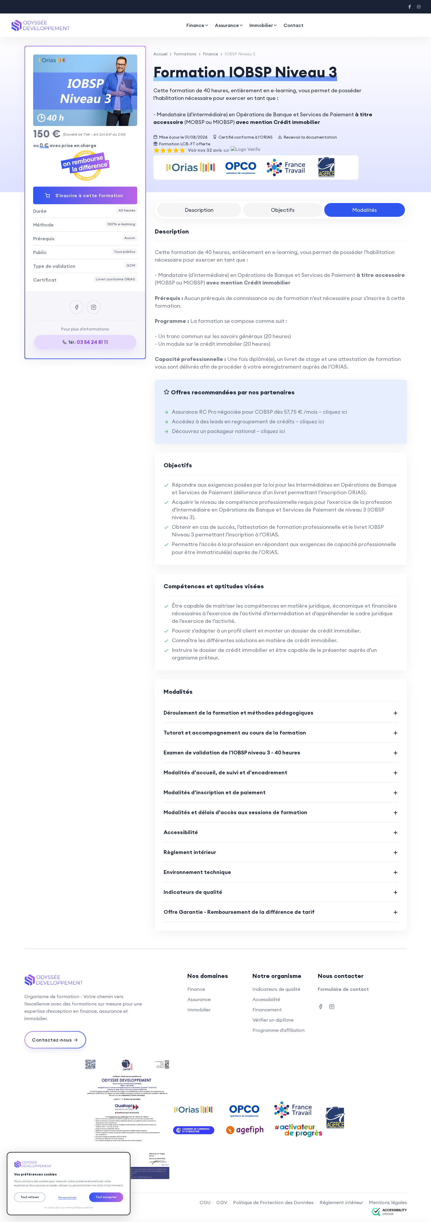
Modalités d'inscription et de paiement (215, 792)
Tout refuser (30, 1197)
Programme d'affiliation (278, 1030)
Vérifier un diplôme (272, 1020)
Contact (293, 25)
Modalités (364, 210)
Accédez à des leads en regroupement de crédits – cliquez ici (248, 421)
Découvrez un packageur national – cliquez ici (228, 431)
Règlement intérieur (190, 852)
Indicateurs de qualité (193, 892)
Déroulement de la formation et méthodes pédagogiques (238, 712)
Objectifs (282, 210)
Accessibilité (181, 832)
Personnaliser (67, 1197)
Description (199, 210)
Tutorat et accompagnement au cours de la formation (235, 732)
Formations (185, 54)
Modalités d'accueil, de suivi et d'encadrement (225, 772)
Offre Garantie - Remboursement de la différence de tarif (239, 912)
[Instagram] (418, 6)
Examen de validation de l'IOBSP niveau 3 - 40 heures (232, 752)
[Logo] (40, 25)
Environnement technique (197, 872)
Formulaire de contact (343, 989)
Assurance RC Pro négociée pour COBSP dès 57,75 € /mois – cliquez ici (259, 411)
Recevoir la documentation (310, 137)
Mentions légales (388, 1202)
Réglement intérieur (341, 1202)
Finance (195, 25)
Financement (267, 1010)
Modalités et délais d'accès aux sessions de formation (235, 812)
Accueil (160, 54)
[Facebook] (409, 6)
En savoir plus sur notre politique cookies (68, 1207)
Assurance (227, 25)
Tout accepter (106, 1197)
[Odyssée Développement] (68, 1164)
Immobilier (261, 25)
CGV (221, 1202)
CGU (205, 1202)
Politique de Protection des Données (273, 1202)
